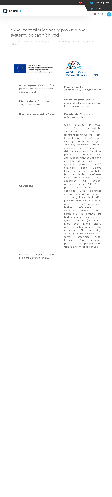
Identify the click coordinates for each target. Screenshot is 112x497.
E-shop (98, 8)
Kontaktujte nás (102, 3)
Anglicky (80, 3)
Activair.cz (16, 41)
